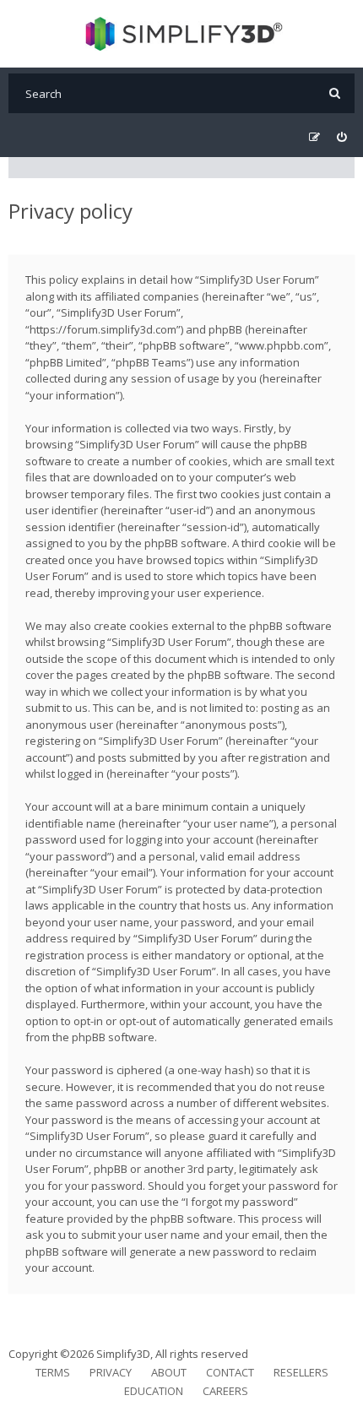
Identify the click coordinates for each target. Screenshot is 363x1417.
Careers (225, 1390)
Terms (52, 1372)
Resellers (301, 1372)
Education (153, 1390)
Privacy (110, 1372)
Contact (230, 1372)
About (169, 1372)
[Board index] (182, 34)
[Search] (335, 93)
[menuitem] (341, 137)
